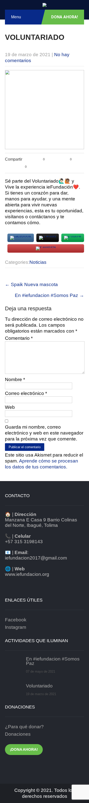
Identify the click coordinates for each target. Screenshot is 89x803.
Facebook (15, 619)
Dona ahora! (64, 17)
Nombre (15, 379)
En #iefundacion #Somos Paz (49, 295)
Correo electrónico (26, 393)
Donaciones (18, 734)
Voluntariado (39, 686)
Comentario (19, 338)
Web (10, 407)
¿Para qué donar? (24, 726)
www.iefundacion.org (27, 574)
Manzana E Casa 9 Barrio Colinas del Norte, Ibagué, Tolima (41, 522)
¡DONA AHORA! (24, 749)
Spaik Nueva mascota (31, 284)
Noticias (37, 262)
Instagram (15, 627)
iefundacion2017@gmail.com (36, 557)
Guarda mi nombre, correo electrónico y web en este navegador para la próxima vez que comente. (44, 432)
